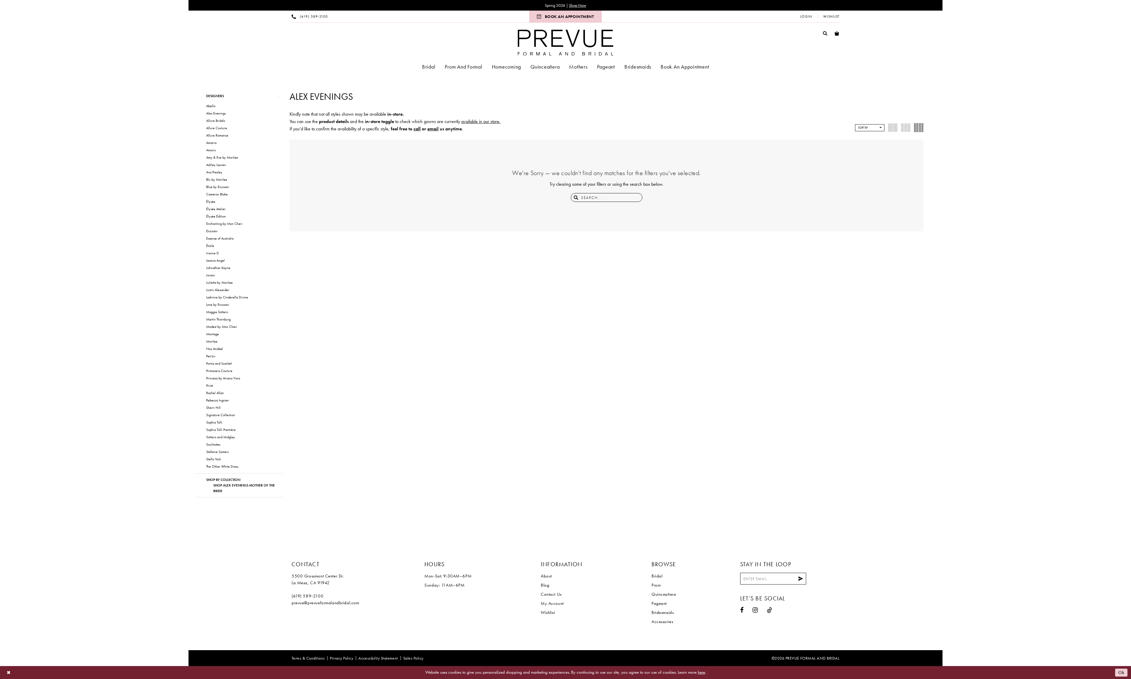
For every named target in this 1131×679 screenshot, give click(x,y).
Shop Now (577, 5)
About (546, 576)
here (701, 672)
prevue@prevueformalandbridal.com (325, 603)
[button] (806, 16)
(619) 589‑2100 (307, 596)
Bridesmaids (663, 612)
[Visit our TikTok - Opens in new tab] (769, 610)
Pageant (659, 603)
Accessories (662, 622)
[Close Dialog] (9, 673)
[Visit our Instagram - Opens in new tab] (755, 610)
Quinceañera (664, 594)
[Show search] (825, 33)
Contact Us (551, 594)
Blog (545, 585)
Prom (656, 585)
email (433, 129)
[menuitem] (309, 16)
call (417, 129)
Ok (1121, 672)
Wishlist (548, 612)
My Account (552, 603)
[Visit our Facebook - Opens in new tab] (742, 610)
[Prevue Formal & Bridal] (566, 42)
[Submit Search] (576, 197)
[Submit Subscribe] (801, 579)
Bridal (657, 576)
